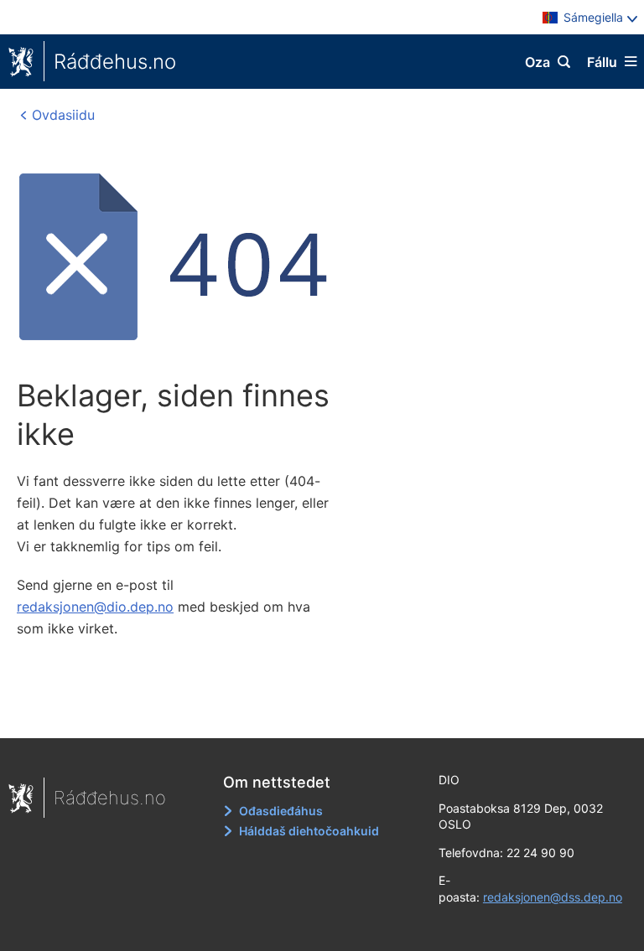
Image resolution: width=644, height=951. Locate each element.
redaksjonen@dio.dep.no (95, 606)
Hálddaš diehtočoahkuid (309, 831)
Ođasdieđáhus (281, 811)
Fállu (602, 62)
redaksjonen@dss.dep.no (552, 897)
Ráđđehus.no (115, 61)
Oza (537, 62)
